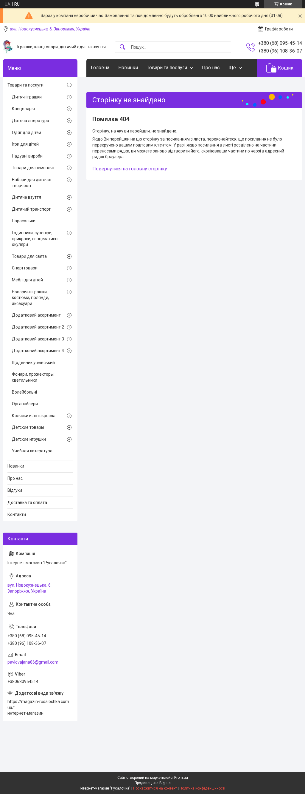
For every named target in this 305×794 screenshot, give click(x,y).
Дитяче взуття (26, 197)
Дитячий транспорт (31, 209)
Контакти (16, 514)
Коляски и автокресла (33, 415)
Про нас (211, 67)
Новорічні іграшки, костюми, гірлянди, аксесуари (30, 297)
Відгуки (14, 490)
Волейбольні (24, 392)
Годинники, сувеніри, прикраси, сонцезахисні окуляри (35, 238)
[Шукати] (122, 47)
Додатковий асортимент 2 (38, 327)
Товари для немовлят (33, 167)
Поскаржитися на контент (155, 788)
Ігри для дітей (25, 144)
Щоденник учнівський (33, 362)
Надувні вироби (27, 156)
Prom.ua (181, 778)
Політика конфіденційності (202, 788)
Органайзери (25, 403)
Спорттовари (25, 268)
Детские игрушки (29, 439)
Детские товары (28, 427)
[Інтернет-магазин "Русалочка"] (8, 47)
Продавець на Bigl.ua (153, 783)
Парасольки (23, 220)
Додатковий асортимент (36, 315)
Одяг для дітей (26, 132)
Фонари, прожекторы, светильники (33, 377)
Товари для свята (29, 256)
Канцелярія (23, 108)
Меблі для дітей (27, 279)
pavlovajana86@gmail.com (32, 662)
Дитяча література (30, 120)
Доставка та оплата (27, 502)
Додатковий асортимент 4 (38, 350)
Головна (100, 67)
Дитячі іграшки (27, 97)
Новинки (128, 67)
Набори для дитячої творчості (31, 182)
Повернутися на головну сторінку (129, 169)
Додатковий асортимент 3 (38, 339)
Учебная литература (32, 450)
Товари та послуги (167, 67)
